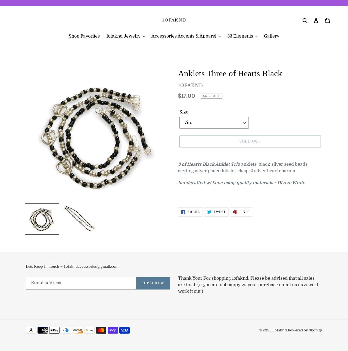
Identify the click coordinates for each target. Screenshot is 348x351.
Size (183, 112)
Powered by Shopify (305, 330)
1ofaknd (174, 20)
